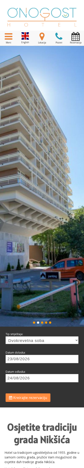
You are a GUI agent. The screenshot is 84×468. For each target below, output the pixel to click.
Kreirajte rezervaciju (29, 397)
